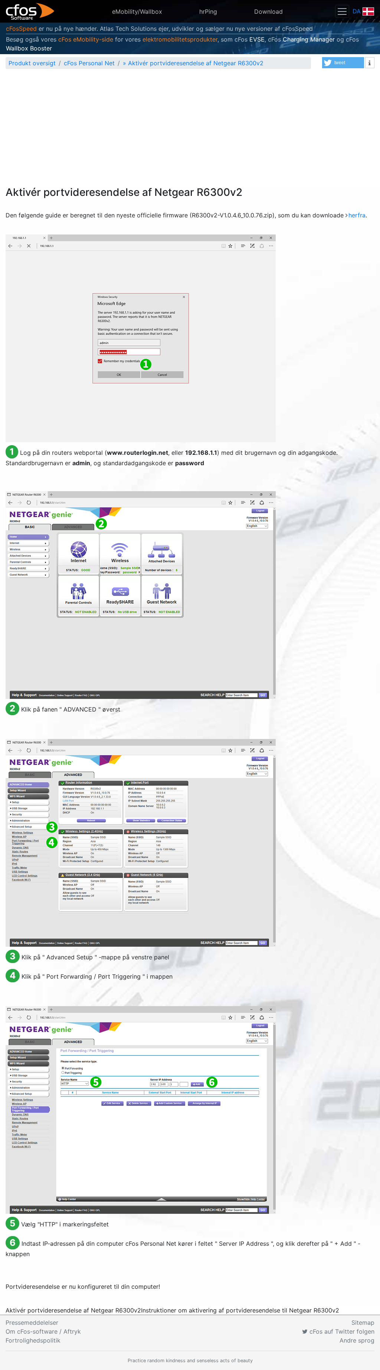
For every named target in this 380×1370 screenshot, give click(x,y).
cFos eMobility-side (85, 39)
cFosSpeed (21, 28)
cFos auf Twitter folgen (341, 1331)
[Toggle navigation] (342, 11)
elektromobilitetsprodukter (179, 39)
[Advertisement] (190, 131)
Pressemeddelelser (32, 1322)
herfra (357, 215)
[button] (343, 62)
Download (268, 11)
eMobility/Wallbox (137, 11)
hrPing (208, 11)
